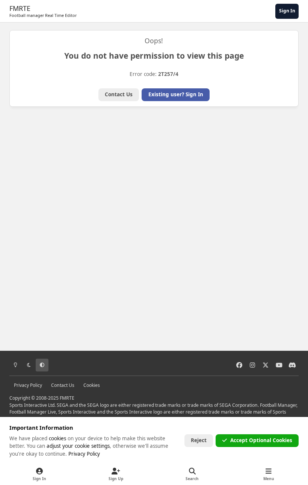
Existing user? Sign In (175, 94)
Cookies (91, 385)
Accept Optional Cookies (261, 440)
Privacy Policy (28, 385)
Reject (199, 440)
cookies (57, 438)
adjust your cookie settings (78, 446)
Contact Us (119, 94)
